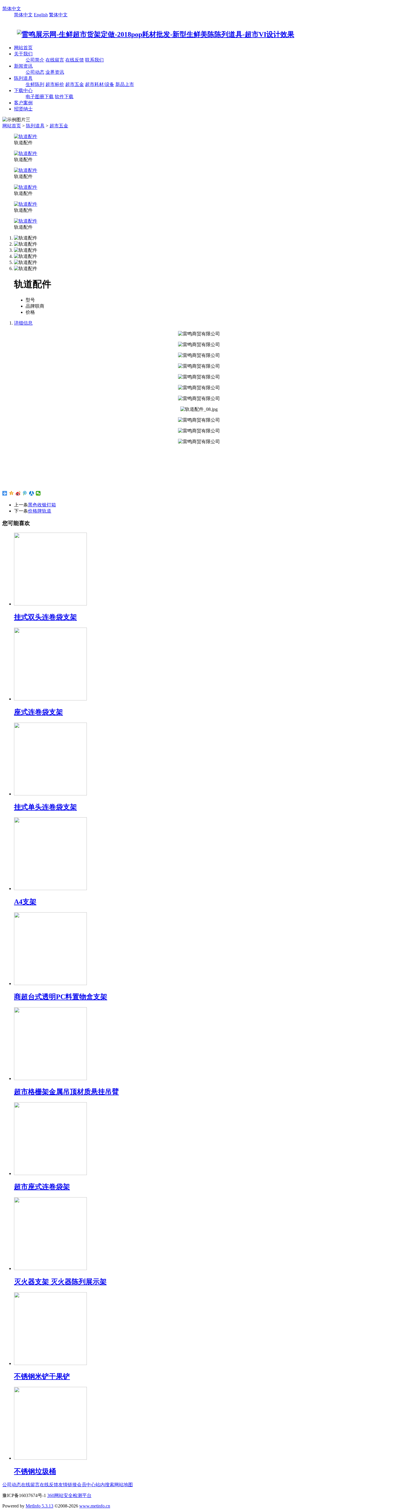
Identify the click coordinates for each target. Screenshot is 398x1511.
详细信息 (23, 322)
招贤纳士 (23, 108)
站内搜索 (105, 1484)
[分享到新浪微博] (18, 493)
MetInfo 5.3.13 (39, 1505)
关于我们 (23, 53)
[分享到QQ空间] (11, 493)
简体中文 (11, 8)
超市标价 (54, 84)
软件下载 (64, 96)
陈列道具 (23, 78)
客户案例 (23, 102)
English (41, 14)
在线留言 (54, 59)
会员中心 (86, 1484)
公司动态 (35, 72)
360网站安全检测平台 (69, 1495)
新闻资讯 (23, 66)
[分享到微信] (38, 493)
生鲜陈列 (35, 84)
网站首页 (23, 47)
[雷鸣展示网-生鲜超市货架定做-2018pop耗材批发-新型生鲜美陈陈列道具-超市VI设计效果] (148, 34)
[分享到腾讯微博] (24, 493)
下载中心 (23, 90)
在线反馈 (74, 59)
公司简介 (35, 59)
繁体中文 (58, 14)
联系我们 (94, 59)
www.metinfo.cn (94, 1505)
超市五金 (74, 84)
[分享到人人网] (31, 493)
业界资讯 (54, 72)
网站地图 (123, 1484)
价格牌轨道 (39, 510)
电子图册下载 (40, 96)
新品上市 (124, 84)
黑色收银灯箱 (42, 504)
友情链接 (67, 1484)
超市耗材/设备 (99, 84)
